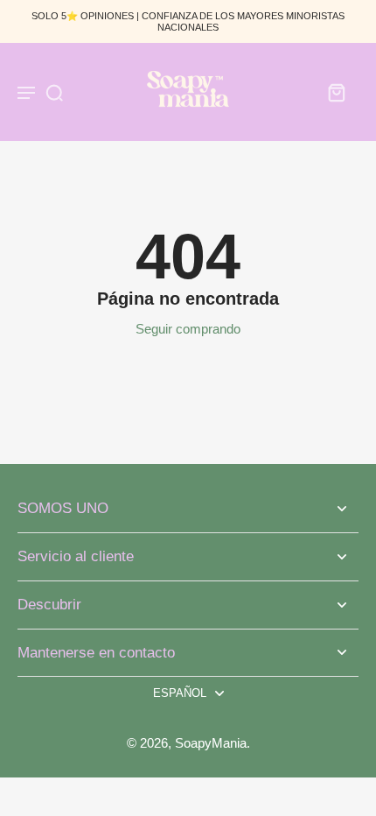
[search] (54, 91)
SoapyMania (211, 742)
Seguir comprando (188, 328)
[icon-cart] (336, 91)
